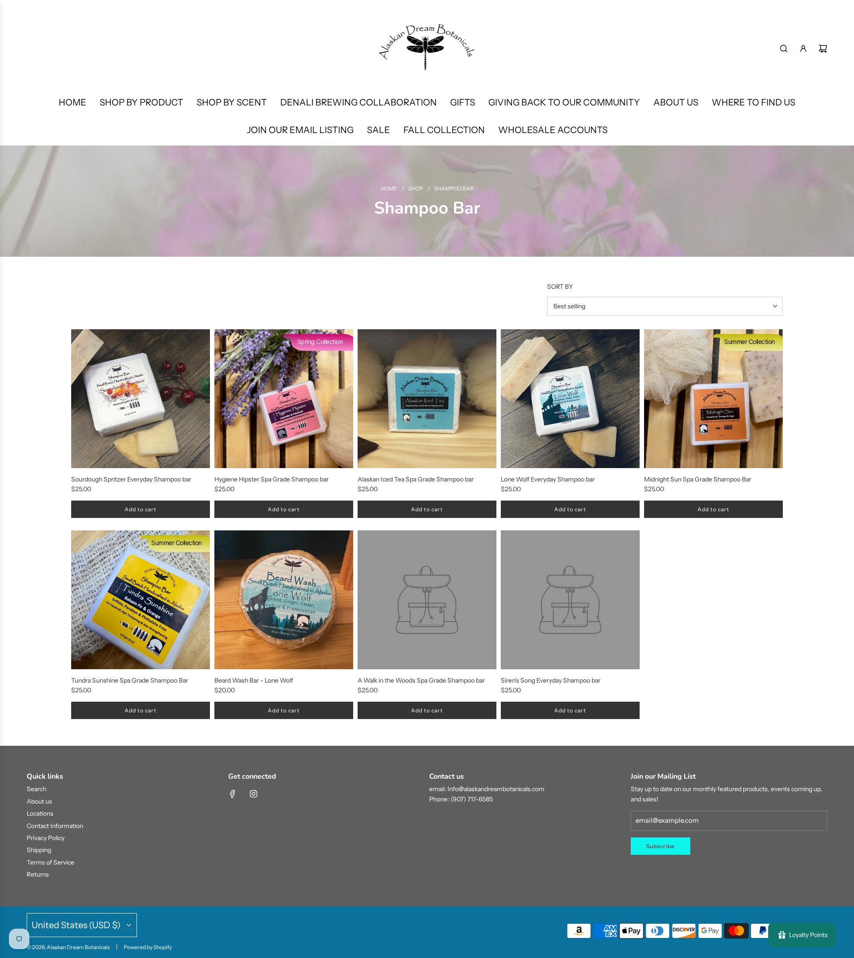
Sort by (560, 286)
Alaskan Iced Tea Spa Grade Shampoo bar (416, 479)
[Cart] (823, 48)
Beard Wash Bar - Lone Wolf (253, 680)
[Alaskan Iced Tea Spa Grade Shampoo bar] (427, 398)
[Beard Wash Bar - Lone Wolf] (283, 599)
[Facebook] (232, 794)
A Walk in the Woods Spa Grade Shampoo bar (421, 680)
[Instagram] (253, 794)
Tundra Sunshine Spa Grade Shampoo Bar (129, 680)
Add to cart (141, 509)
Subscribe (660, 846)
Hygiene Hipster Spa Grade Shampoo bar (271, 479)
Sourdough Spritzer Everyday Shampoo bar (131, 479)
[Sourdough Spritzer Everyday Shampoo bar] (140, 398)
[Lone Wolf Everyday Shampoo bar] (570, 398)
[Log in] (803, 48)
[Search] (784, 48)
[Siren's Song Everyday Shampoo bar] (570, 599)
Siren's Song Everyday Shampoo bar (550, 680)
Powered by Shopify (148, 947)
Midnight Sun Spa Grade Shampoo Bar (697, 479)
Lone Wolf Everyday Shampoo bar (548, 479)
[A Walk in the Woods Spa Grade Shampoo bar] (427, 599)
